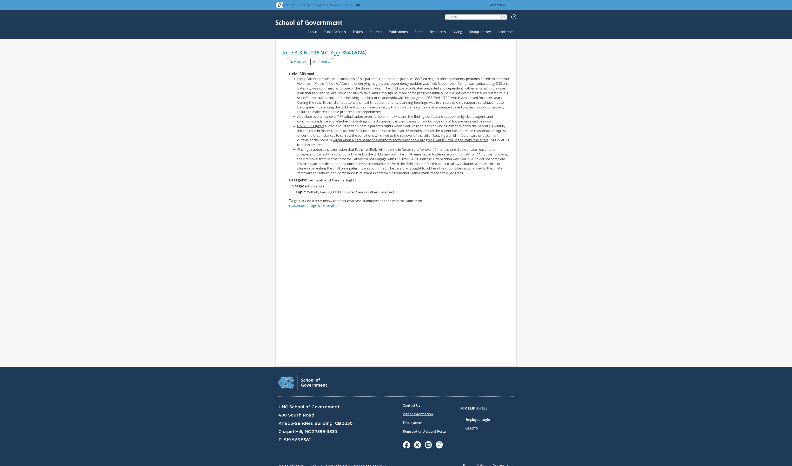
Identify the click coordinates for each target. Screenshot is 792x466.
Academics (505, 31)
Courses (375, 31)
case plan (330, 205)
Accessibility (498, 5)
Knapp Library (480, 31)
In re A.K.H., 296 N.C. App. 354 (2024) (324, 53)
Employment (413, 422)
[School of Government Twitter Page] (417, 447)
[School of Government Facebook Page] (406, 447)
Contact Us (411, 405)
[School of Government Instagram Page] (439, 447)
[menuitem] (406, 444)
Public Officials (335, 31)
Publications (398, 31)
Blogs (418, 31)
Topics (357, 31)
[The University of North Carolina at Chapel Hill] (277, 5)
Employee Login (477, 419)
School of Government (309, 22)
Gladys (471, 428)
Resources (438, 31)
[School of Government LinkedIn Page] (428, 447)
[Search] (504, 17)
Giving (457, 31)
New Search (298, 62)
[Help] (514, 17)
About (312, 31)
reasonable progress (305, 205)
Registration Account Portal (425, 431)
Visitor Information (418, 414)
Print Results (321, 62)
